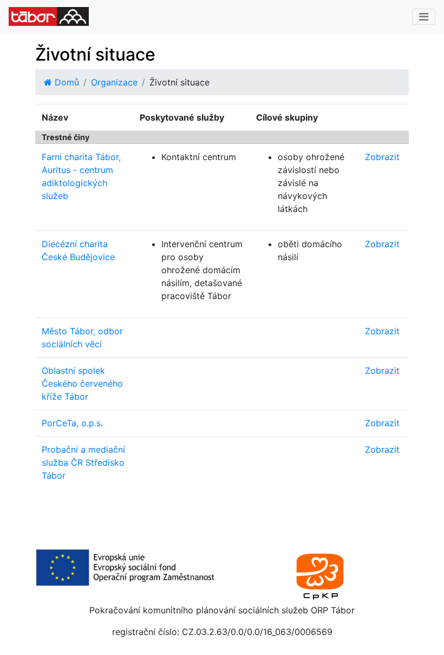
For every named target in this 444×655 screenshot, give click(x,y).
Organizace (114, 82)
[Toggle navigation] (423, 17)
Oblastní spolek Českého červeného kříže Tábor (82, 383)
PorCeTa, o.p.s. (72, 423)
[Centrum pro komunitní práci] (319, 575)
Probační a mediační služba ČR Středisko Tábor (83, 462)
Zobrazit (382, 156)
